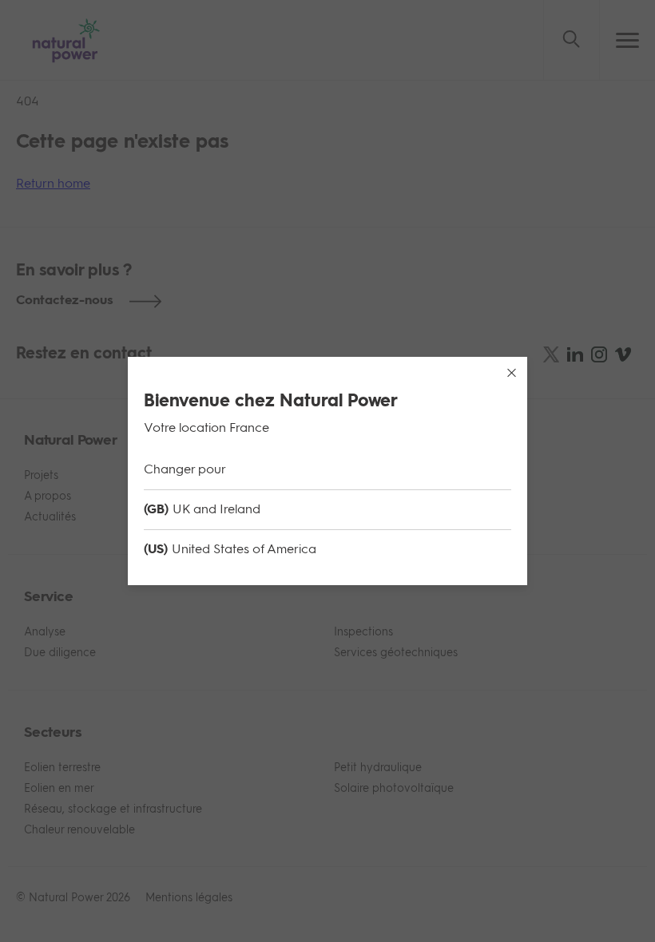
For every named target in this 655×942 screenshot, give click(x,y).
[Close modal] (511, 373)
